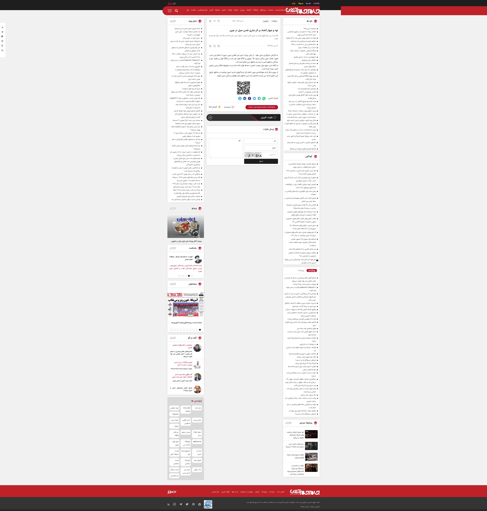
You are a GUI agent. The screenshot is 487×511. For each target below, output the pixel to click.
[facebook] (249, 98)
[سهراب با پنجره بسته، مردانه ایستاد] (197, 365)
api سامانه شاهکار (186, 410)
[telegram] (2, 32)
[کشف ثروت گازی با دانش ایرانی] (197, 377)
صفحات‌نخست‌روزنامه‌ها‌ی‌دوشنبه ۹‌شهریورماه (186, 322)
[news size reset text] (214, 46)
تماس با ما (280, 491)
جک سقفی (197, 469)
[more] (289, 423)
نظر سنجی (215, 491)
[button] (192, 275)
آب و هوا (235, 491)
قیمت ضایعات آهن (174, 453)
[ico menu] (170, 10)
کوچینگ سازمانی (187, 462)
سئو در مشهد (186, 432)
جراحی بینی (197, 420)
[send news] (214, 21)
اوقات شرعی (225, 491)
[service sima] (301, 3)
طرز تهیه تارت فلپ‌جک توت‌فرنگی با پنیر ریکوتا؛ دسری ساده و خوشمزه (300, 261)
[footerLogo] (305, 492)
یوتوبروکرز (175, 414)
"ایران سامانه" (304, 506)
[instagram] (2, 28)
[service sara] (308, 3)
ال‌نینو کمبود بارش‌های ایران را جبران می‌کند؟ (181, 389)
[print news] (210, 21)
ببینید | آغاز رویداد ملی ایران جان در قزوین (186, 241)
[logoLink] (303, 10)
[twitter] (2, 37)
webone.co (197, 441)
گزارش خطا (213, 107)
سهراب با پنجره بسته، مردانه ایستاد (181, 368)
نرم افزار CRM (176, 434)
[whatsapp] (264, 98)
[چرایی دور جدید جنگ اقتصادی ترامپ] (169, 259)
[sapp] (2, 46)
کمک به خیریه (198, 453)
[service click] (294, 3)
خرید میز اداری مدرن (186, 471)
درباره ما (272, 491)
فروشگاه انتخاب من (186, 443)
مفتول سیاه (197, 460)
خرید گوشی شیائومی (186, 422)
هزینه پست (175, 420)
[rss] (2, 50)
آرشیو (257, 491)
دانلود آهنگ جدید (197, 434)
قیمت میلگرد (174, 469)
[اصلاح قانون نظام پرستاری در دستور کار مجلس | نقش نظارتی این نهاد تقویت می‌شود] (197, 351)
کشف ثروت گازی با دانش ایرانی (182, 381)
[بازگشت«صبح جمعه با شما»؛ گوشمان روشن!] (311, 457)
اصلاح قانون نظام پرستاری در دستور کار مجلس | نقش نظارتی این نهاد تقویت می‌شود (181, 354)
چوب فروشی (174, 408)
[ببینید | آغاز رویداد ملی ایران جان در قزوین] (185, 226)
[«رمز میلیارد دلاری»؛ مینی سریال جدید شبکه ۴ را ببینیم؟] (311, 446)
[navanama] (317, 3)
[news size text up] (210, 46)
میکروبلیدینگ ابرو (185, 453)
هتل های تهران (175, 443)
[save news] (219, 21)
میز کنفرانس (174, 475)
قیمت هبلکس (176, 462)
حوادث (274, 21)
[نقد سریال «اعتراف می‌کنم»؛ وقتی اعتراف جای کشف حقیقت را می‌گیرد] (311, 434)
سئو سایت (198, 408)
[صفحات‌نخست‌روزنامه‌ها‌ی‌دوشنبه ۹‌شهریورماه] (185, 304)
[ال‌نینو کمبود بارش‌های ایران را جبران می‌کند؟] (197, 389)
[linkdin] (244, 98)
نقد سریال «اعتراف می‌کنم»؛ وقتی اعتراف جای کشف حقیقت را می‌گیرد (295, 435)
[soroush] (239, 98)
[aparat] (2, 41)
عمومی (266, 21)
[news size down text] (218, 46)
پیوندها (264, 491)
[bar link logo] (171, 4)
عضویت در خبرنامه (246, 491)
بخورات (176, 426)
